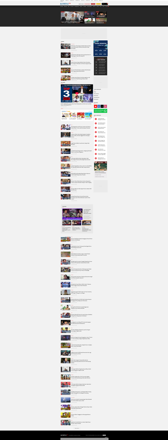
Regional (72, 267)
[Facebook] (98, 106)
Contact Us (98, 435)
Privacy (96, 435)
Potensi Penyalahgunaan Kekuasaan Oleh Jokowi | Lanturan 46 (86, 229)
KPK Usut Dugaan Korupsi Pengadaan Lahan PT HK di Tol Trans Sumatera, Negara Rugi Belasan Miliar (89, 17)
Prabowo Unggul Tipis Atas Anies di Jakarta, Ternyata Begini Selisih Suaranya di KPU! (101, 141)
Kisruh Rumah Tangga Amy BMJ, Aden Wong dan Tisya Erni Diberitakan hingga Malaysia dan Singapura (102, 70)
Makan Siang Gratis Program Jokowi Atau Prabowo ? (76, 228)
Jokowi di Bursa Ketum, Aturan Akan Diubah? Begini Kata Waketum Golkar (101, 123)
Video (71, 75)
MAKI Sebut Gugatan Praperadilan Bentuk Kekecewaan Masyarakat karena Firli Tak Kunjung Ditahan (81, 361)
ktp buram (96, 95)
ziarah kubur (97, 93)
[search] (107, 3)
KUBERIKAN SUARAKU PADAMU (99, 176)
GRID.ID (92, 0)
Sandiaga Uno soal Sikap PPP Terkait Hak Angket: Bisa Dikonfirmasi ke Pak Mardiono (101, 16)
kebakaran (96, 99)
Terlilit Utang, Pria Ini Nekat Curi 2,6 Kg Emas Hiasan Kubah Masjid (101, 145)
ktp (95, 91)
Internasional (72, 397)
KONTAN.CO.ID (82, 0)
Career (101, 435)
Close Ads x (106, 437)
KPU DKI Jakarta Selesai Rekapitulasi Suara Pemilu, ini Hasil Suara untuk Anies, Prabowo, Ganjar (102, 128)
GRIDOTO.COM (96, 0)
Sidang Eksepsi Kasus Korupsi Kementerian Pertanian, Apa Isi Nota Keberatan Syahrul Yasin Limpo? (80, 198)
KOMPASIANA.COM (72, 0)
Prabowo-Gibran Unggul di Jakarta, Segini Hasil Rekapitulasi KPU (102, 154)
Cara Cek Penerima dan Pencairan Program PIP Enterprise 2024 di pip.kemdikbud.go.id (102, 65)
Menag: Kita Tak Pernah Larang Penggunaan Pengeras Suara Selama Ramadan (89, 23)
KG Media (79, 435)
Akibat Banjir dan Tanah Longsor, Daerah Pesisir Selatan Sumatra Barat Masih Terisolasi (101, 23)
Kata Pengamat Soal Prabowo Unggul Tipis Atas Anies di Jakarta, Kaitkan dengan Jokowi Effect (101, 137)
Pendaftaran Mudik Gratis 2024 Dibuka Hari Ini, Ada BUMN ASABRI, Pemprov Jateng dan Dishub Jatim (102, 68)
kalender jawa (97, 97)
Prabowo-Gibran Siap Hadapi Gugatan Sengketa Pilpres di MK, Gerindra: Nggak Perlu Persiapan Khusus (80, 136)
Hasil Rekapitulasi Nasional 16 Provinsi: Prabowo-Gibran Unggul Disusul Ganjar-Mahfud (102, 73)
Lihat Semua (90, 111)
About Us (87, 435)
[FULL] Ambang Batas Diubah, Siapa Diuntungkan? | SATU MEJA (66, 229)
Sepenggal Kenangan (98, 174)
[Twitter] (102, 106)
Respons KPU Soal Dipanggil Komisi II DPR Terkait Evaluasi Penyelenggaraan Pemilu (102, 158)
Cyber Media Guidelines (91, 435)
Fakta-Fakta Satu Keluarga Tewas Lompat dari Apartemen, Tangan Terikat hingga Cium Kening (102, 150)
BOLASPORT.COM (88, 0)
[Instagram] (105, 106)
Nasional (72, 60)
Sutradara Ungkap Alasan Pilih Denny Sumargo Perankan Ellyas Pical (102, 62)
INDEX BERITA (77, 428)
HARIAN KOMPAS (62, 0)
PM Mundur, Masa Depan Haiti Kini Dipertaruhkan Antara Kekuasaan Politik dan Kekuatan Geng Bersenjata (81, 47)
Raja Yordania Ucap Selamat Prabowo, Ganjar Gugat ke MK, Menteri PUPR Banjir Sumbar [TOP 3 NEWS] (102, 132)
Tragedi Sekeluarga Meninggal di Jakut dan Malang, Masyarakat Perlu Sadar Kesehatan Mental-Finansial (101, 119)
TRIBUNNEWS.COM (77, 0)
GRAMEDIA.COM (101, 0)
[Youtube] (95, 106)
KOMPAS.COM (67, 0)
